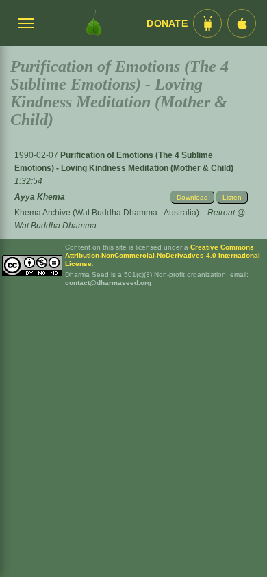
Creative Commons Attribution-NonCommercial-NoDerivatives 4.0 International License (162, 255)
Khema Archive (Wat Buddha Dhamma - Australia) (106, 212)
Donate (167, 23)
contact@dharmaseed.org (108, 282)
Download (192, 197)
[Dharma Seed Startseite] (94, 23)
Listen (232, 197)
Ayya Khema (39, 197)
